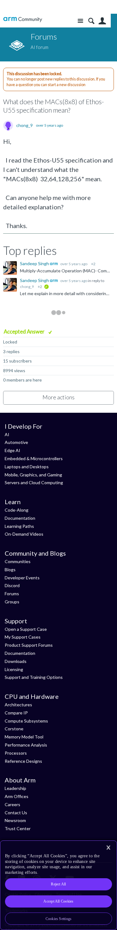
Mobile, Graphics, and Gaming (33, 474)
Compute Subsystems (26, 720)
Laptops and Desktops (27, 466)
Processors (16, 753)
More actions (58, 397)
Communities (18, 561)
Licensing (14, 669)
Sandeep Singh (35, 263)
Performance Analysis (26, 744)
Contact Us (16, 812)
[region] (58, 885)
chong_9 (24, 125)
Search (91, 21)
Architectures (18, 704)
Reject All (58, 884)
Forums (12, 593)
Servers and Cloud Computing (34, 482)
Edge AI (12, 450)
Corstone (14, 728)
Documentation (20, 518)
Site (80, 21)
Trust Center (18, 828)
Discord (12, 585)
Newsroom (15, 820)
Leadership (15, 788)
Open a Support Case (26, 629)
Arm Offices (16, 796)
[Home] (22, 19)
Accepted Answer (25, 331)
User (102, 21)
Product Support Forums (29, 645)
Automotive (16, 442)
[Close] (108, 848)
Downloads (16, 661)
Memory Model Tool (24, 736)
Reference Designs (23, 761)
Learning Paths (19, 526)
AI (7, 434)
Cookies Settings (59, 919)
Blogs (10, 569)
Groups (12, 601)
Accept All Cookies (58, 901)
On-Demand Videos (24, 534)
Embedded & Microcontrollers (34, 458)
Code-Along (16, 510)
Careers (12, 804)
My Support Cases (23, 637)
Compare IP (16, 712)
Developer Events (22, 577)
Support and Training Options (34, 677)
